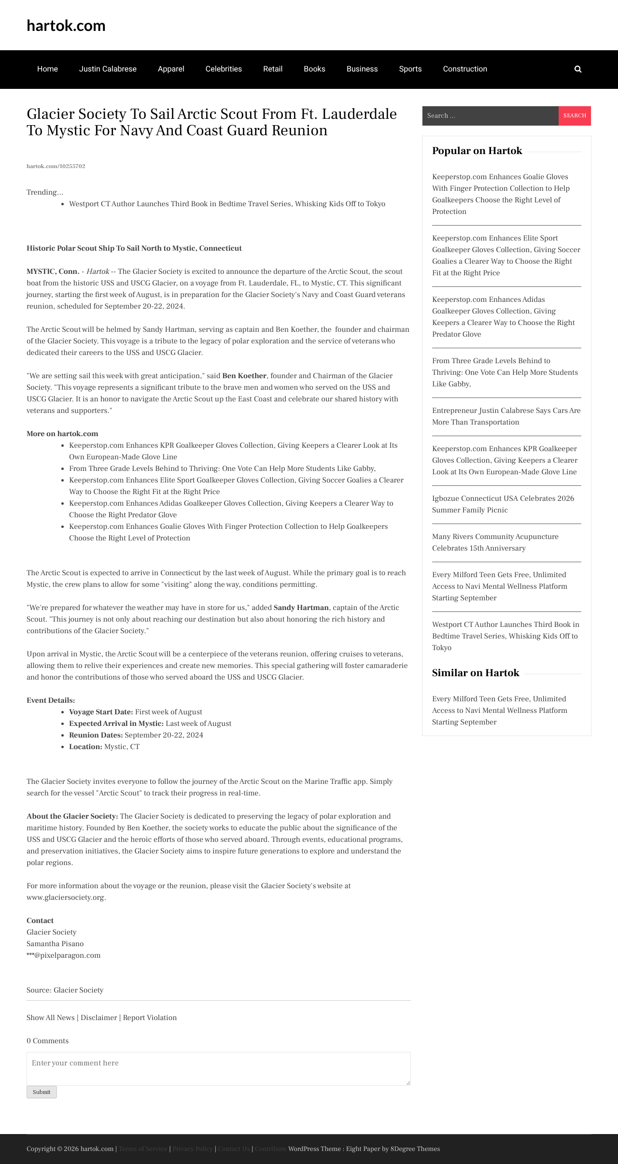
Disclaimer (99, 1018)
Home (47, 68)
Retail (272, 68)
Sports (410, 68)
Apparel (171, 68)
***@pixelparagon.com (64, 956)
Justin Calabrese (108, 68)
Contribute (271, 1149)
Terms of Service (143, 1149)
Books (314, 68)
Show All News (51, 1018)
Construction (465, 68)
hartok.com (66, 24)
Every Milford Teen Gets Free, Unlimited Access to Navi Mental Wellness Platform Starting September (499, 586)
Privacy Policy (192, 1149)
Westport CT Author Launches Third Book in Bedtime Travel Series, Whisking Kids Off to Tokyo (227, 204)
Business (362, 68)
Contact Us (234, 1149)
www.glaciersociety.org (65, 898)
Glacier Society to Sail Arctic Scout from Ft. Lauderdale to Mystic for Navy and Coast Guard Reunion (212, 122)
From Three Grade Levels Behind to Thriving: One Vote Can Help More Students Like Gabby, (222, 469)
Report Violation (150, 1018)
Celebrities (224, 68)
